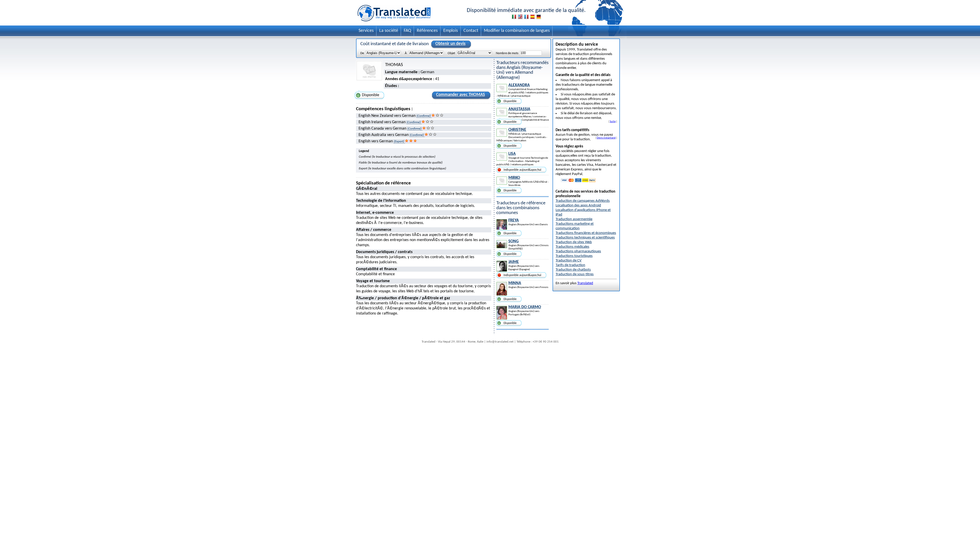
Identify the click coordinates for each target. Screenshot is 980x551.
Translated (585, 283)
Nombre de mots (507, 53)
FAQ (407, 31)
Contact (470, 31)
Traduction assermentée (574, 219)
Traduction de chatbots (573, 270)
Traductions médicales (572, 247)
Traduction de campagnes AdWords (583, 201)
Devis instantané (606, 137)
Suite (613, 121)
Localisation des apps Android (578, 205)
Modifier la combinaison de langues (517, 31)
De (362, 53)
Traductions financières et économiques (586, 233)
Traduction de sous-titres (575, 274)
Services (366, 31)
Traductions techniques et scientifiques (585, 238)
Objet (451, 53)
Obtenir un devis (450, 44)
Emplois (450, 31)
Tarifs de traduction (570, 265)
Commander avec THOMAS (460, 95)
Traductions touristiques (574, 256)
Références (427, 31)
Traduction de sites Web (574, 242)
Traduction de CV (569, 260)
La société (388, 31)
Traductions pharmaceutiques (578, 251)
